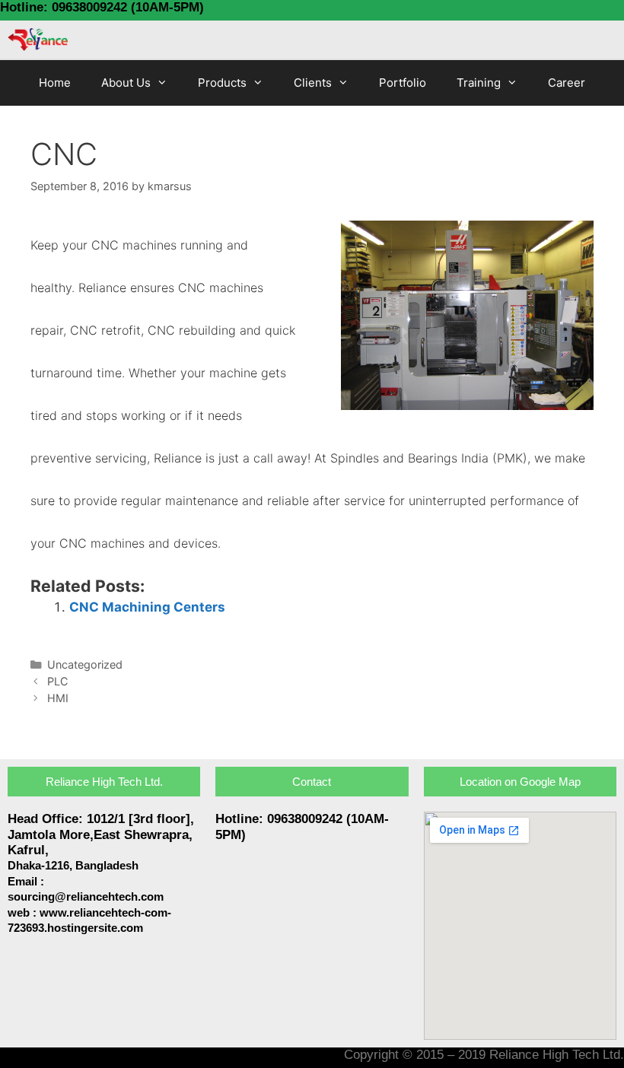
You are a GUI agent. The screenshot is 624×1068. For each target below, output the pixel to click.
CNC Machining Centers (147, 607)
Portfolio (402, 82)
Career (566, 82)
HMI (57, 697)
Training (479, 82)
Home (55, 82)
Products (222, 82)
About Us (126, 82)
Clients (313, 82)
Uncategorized (85, 664)
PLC (57, 681)
